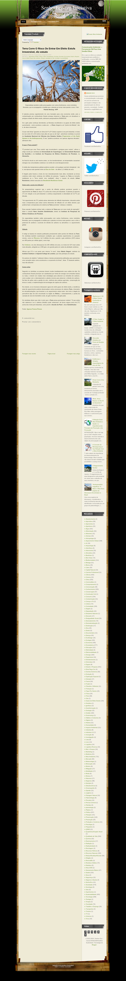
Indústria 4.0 (90, 732)
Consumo (89, 596)
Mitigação (89, 768)
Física (88, 693)
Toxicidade (89, 904)
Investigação (90, 737)
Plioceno (37, 238)
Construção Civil (91, 594)
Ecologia (56, 56)
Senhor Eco (90, 93)
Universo (88, 916)
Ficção (88, 684)
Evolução (89, 674)
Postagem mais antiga (73, 353)
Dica (87, 628)
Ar (86, 543)
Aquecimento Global (33, 56)
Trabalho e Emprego (92, 906)
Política (88, 812)
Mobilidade (89, 771)
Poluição (43, 58)
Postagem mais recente (29, 353)
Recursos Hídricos (91, 851)
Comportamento (91, 584)
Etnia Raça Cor (90, 669)
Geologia (88, 710)
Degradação (90, 611)
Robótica (88, 865)
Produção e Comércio (92, 822)
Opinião (88, 790)
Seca (87, 875)
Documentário (90, 633)
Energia (88, 655)
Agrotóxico (89, 526)
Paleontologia (90, 798)
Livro (87, 742)
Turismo (88, 911)
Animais (88, 536)
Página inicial (51, 353)
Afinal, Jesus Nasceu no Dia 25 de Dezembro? (98, 401)
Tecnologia (89, 897)
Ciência (40, 56)
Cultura (88, 604)
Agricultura (89, 521)
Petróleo (88, 805)
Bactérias (89, 555)
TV (87, 914)
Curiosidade (89, 606)
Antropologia (90, 538)
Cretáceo (28, 245)
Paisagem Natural (91, 795)
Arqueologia (89, 545)
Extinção (88, 679)
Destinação (89, 625)
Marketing (89, 752)
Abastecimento (90, 519)
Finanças (89, 688)
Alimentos (89, 533)
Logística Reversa (91, 747)
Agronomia (89, 524)
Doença (88, 635)
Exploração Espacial (92, 676)
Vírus (87, 918)
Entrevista (89, 662)
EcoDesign (89, 638)
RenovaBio (89, 860)
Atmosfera (89, 553)
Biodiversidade (90, 560)
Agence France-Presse (34, 309)
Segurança (89, 877)
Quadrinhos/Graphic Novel (94, 831)
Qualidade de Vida (50, 58)
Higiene (88, 720)
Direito (88, 630)
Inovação (89, 735)
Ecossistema (67, 56)
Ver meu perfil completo (93, 112)
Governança (90, 715)
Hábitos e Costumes (92, 718)
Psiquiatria (89, 827)
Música (88, 776)
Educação (89, 647)
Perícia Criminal (91, 802)
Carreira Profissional (92, 572)
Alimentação (90, 531)
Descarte (88, 616)
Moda (87, 773)
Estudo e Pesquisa (75, 56)
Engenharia (89, 657)
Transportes (89, 909)
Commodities (90, 582)
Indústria (88, 730)
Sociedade (57, 58)
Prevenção (89, 819)
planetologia (89, 807)
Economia (61, 56)
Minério (88, 766)
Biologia (88, 562)
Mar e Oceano (90, 749)
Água (87, 528)
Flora (87, 696)
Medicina (88, 754)
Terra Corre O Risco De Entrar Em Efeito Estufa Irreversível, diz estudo (48, 50)
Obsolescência (90, 785)
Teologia (88, 899)
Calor (87, 567)
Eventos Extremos (91, 671)
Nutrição (88, 783)
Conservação (90, 592)
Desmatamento (50, 56)
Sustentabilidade (64, 58)
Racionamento (90, 841)
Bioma (88, 565)
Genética (88, 703)
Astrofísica (89, 548)
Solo (87, 889)
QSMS (88, 829)
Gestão (88, 713)
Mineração (89, 764)
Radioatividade (90, 846)
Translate (36, 42)
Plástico (88, 810)
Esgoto (88, 664)
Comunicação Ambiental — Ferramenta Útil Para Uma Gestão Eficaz (92, 49)
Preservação (90, 817)
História (88, 722)
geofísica (88, 705)
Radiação (89, 843)
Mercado (88, 759)
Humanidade (90, 725)
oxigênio (88, 793)
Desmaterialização (91, 623)
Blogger (94, 945)
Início (23, 21)
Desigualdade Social (92, 618)
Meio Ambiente (36, 58)
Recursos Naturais (91, 853)
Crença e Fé (90, 601)
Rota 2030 (89, 867)
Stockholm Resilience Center (53, 180)
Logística (88, 744)
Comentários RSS (53, 21)
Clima (44, 56)
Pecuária (88, 800)
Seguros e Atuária (91, 880)
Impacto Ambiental (91, 727)
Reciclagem (89, 848)
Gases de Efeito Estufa (27, 58)
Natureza (89, 778)
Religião (88, 858)
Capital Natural (90, 570)
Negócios (89, 781)
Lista (87, 739)
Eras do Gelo (50, 169)
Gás (87, 698)
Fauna (88, 681)
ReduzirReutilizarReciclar (93, 855)
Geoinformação (90, 708)
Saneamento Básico (92, 870)
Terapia (88, 901)
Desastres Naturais (92, 613)
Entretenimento (90, 659)
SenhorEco (89, 882)
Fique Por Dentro (91, 691)
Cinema (88, 577)
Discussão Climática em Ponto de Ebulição (98, 340)
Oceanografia (90, 788)
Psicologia (89, 824)
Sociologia (89, 887)
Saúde (88, 872)
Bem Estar (89, 558)
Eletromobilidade (91, 652)
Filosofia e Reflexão (92, 686)
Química (88, 838)
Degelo (88, 608)
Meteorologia (90, 761)
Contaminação (90, 599)
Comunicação (90, 587)
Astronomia (89, 550)
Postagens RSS (36, 21)
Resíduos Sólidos (91, 863)
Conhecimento (90, 589)
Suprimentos (90, 892)
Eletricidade (89, 650)
